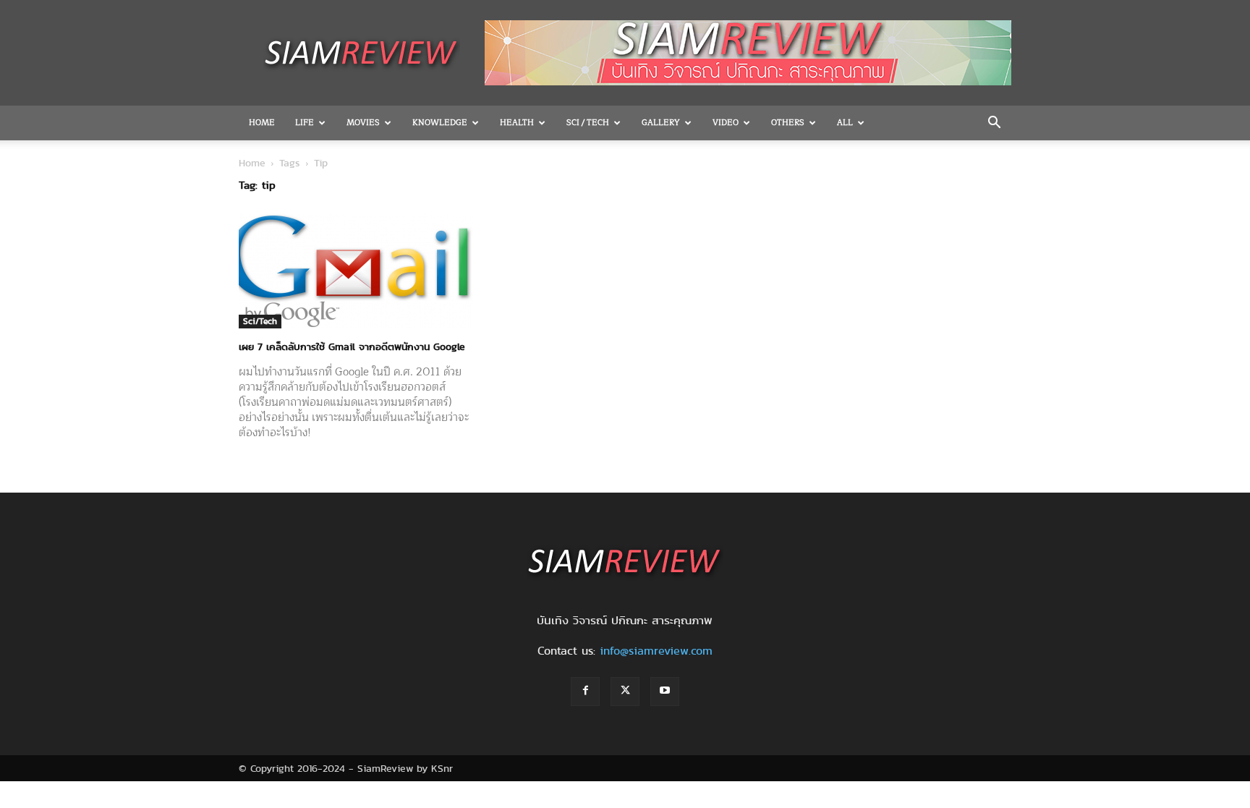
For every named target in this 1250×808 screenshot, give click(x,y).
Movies (363, 122)
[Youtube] (664, 691)
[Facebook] (585, 691)
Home (262, 122)
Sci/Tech (260, 321)
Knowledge (439, 122)
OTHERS (787, 122)
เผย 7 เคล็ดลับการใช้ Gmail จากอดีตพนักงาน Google (352, 346)
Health (517, 122)
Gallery (661, 122)
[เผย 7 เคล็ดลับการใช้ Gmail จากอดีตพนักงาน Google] (356, 270)
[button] (994, 124)
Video (726, 122)
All (845, 122)
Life (304, 122)
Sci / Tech (587, 122)
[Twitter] (625, 691)
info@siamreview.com (656, 650)
